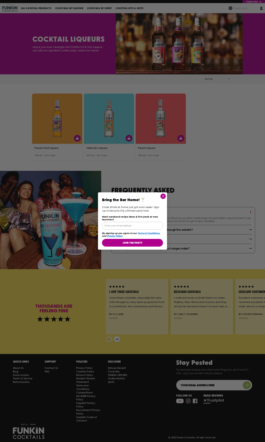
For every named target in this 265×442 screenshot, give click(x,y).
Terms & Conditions (148, 233)
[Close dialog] (163, 196)
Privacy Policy (114, 236)
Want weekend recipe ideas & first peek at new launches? (130, 218)
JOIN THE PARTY (132, 242)
